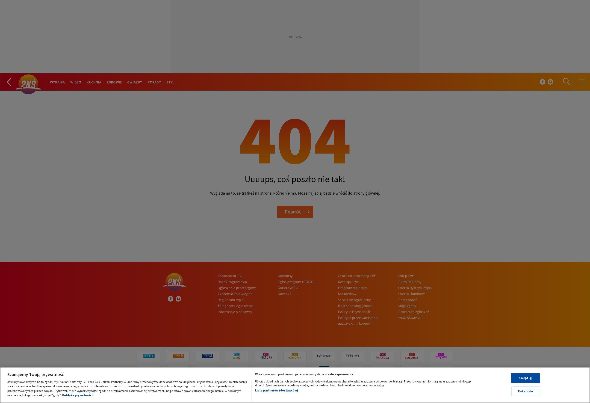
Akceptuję (525, 378)
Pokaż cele (525, 391)
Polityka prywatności (77, 395)
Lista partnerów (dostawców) (276, 390)
